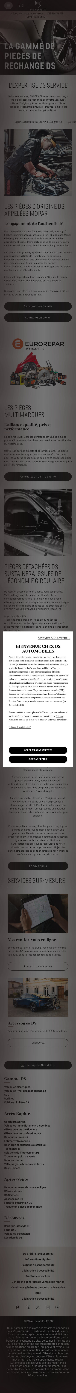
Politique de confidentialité (20, 727)
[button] (54, 638)
